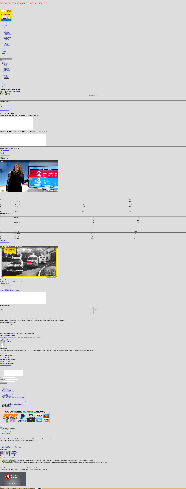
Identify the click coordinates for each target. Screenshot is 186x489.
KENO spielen (6, 43)
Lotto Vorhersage (9, 405)
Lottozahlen (6, 28)
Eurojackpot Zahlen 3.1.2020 (6, 355)
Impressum (3, 392)
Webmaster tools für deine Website (7, 396)
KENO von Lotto (5, 42)
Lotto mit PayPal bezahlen (9, 403)
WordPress (17, 471)
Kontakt (3, 53)
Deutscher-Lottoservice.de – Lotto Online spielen (24, 3)
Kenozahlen (6, 44)
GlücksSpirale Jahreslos (5, 389)
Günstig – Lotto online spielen (6, 386)
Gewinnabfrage (6, 39)
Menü (1, 60)
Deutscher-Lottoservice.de (5, 91)
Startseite (3, 23)
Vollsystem (6, 31)
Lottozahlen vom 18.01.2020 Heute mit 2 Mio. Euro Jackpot (18, 402)
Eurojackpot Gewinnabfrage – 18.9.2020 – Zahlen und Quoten (9, 290)
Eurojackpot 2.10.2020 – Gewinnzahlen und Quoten (10, 446)
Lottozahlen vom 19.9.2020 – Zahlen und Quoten (7, 289)
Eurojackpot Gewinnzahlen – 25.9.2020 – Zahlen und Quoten (9, 288)
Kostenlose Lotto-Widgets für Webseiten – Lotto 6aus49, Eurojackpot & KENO (14, 397)
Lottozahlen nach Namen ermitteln (7, 363)
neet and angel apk (5, 402)
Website (1, 381)
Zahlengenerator (7, 32)
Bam (21, 471)
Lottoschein (6, 26)
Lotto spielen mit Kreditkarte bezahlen (6, 431)
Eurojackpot (4, 35)
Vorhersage (6, 27)
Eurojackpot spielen (7, 37)
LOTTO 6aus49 (5, 25)
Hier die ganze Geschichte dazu (19, 281)
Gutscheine (4, 50)
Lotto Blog (4, 51)
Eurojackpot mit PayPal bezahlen (5, 433)
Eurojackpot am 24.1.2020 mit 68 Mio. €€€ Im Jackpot (15, 404)
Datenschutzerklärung (39, 488)
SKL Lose (3, 48)
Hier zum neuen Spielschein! (4, 110)
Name (1, 377)
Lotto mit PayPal (12, 333)
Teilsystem (6, 30)
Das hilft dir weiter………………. (7, 395)
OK (34, 488)
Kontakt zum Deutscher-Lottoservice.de (8, 394)
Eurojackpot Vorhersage (14, 452)
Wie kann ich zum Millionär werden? (7, 359)
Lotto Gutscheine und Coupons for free (8, 391)
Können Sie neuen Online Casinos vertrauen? (7, 287)
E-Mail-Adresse (2, 379)
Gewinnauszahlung (7, 34)
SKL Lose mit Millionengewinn (7, 390)
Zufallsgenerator (7, 45)
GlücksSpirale (4, 46)
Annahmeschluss (7, 33)
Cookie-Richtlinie (4, 393)
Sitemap (1, 427)
